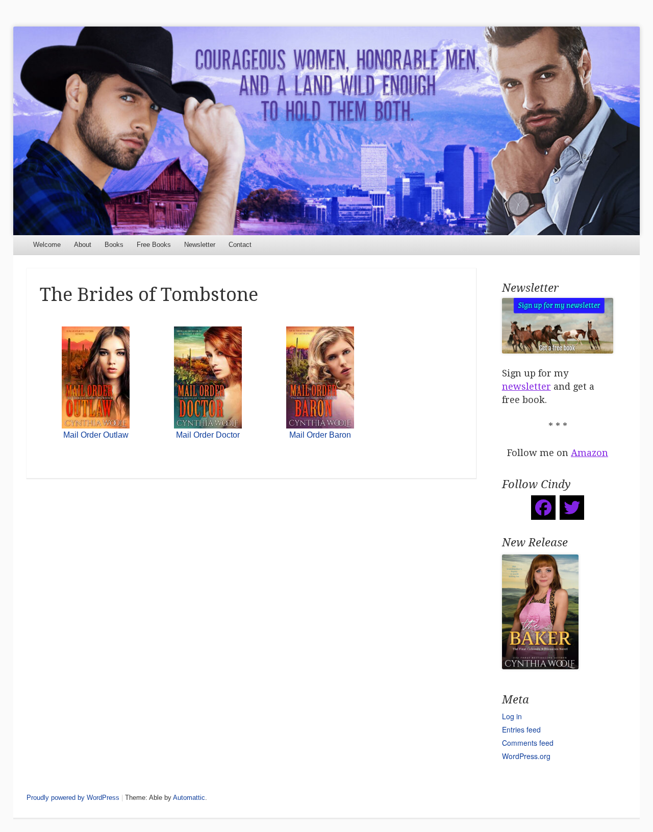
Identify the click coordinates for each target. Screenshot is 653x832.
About (82, 244)
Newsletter (199, 244)
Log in (512, 716)
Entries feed (521, 729)
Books (114, 244)
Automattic (189, 797)
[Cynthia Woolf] (326, 131)
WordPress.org (526, 756)
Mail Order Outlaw (96, 435)
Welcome (47, 244)
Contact (240, 244)
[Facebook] (543, 507)
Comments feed (528, 743)
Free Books (154, 244)
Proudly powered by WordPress (73, 797)
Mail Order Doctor (208, 435)
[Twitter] (572, 507)
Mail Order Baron (320, 435)
